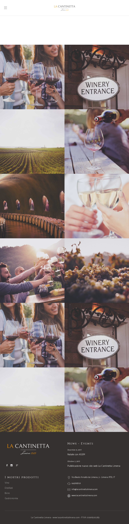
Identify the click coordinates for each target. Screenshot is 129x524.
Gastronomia (11, 498)
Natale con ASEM (76, 454)
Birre (7, 493)
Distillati (9, 488)
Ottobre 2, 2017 (73, 461)
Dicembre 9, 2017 (74, 449)
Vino (7, 483)
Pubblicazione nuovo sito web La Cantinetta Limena (93, 466)
